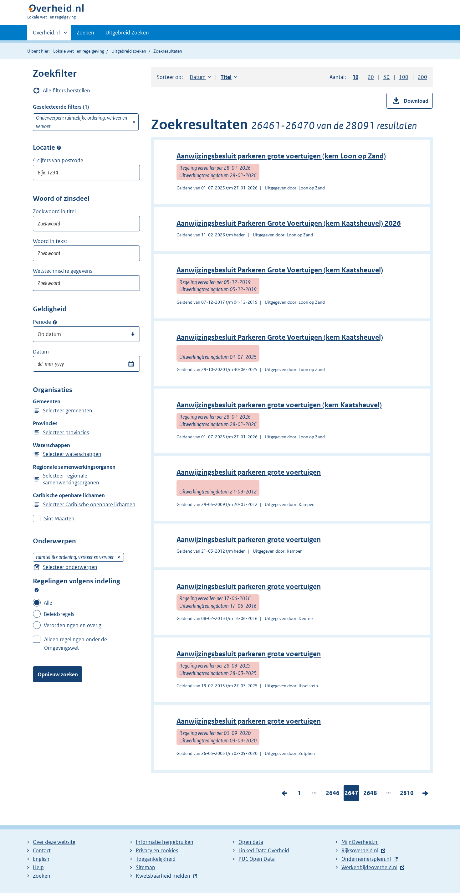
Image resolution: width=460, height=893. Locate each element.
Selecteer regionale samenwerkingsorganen (71, 479)
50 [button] (386, 77)
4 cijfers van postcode (58, 160)
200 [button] (422, 77)
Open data (250, 842)
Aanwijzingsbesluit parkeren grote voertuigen (248, 472)
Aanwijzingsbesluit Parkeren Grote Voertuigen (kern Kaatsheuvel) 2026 (288, 223)
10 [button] (355, 77)
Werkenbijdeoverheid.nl (369, 867)
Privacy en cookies (157, 850)
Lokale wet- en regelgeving (78, 51)
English (41, 858)
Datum (41, 351)
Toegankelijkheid (156, 858)
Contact (42, 850)
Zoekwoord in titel (54, 211)
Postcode (59, 148)
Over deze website (54, 842)
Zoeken (85, 32)
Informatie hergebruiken (164, 842)
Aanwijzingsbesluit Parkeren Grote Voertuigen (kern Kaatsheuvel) (279, 270)
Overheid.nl (46, 34)
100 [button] (403, 77)
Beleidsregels (59, 614)
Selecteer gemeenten (67, 410)
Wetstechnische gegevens (62, 271)
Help (38, 867)
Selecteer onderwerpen (70, 567)
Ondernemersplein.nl (366, 858)
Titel (229, 77)
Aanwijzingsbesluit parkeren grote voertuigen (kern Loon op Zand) (281, 156)
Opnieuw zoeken (58, 674)
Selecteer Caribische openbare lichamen (89, 504)
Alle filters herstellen (66, 90)
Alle (48, 602)
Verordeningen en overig (72, 625)
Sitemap (145, 867)
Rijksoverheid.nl (359, 850)
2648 (370, 794)
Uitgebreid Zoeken (127, 32)
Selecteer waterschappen (72, 454)
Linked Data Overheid (263, 850)
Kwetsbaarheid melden (163, 875)
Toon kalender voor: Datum (131, 364)
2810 (407, 794)
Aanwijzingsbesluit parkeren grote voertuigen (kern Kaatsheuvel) (279, 405)
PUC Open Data (256, 858)
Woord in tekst (50, 241)
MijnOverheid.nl (360, 842)
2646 (333, 794)
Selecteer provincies (66, 432)
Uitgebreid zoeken (128, 51)
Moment (55, 322)
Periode (42, 322)
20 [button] (371, 77)
